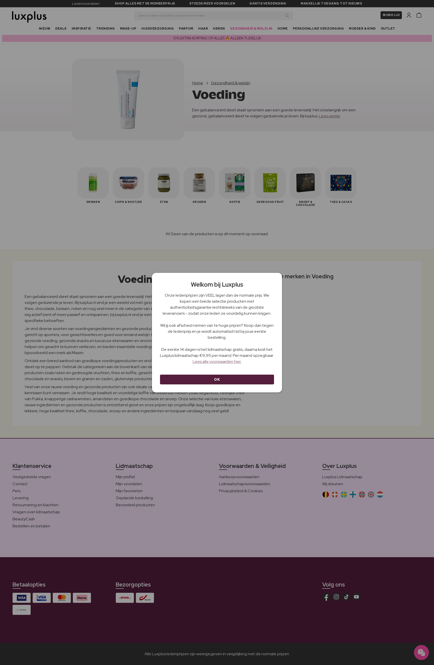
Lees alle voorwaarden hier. (217, 361)
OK (217, 379)
